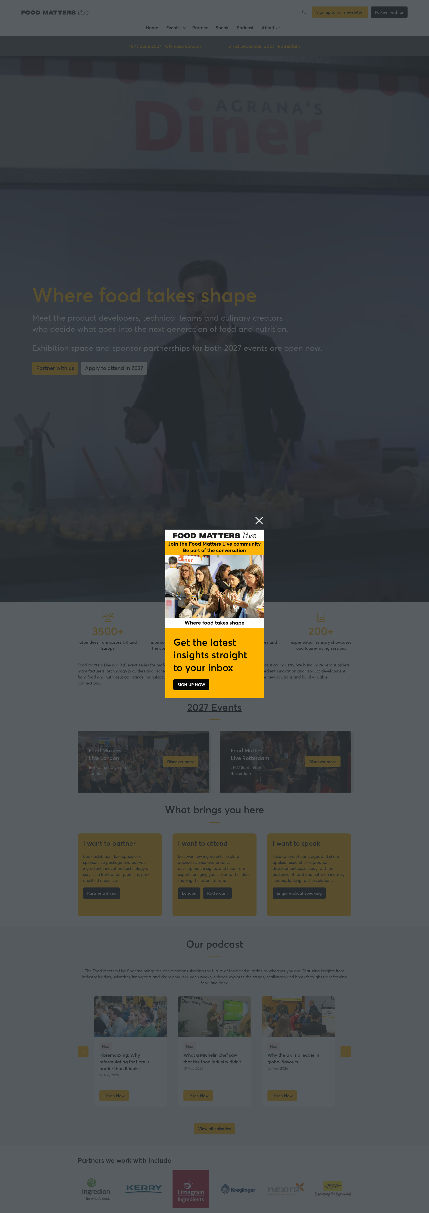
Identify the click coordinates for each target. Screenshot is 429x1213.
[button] (259, 521)
